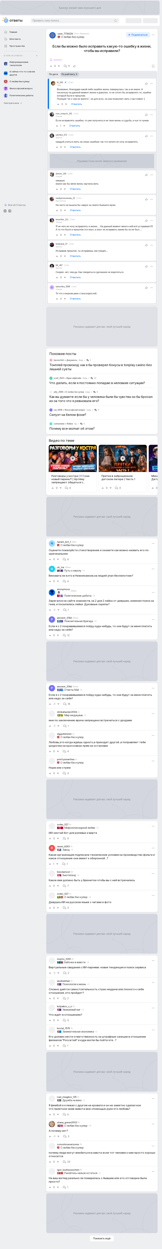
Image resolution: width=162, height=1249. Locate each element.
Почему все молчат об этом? (72, 428)
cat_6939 (58, 410)
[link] (73, 468)
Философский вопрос (75, 410)
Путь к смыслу (72, 570)
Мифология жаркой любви (79, 827)
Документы (72, 360)
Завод (66, 849)
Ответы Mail (71, 689)
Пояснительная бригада (78, 621)
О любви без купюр (72, 37)
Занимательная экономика (78, 1031)
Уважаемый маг (71, 1009)
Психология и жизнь (74, 984)
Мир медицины (73, 715)
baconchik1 (59, 360)
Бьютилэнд (69, 875)
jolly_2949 (58, 392)
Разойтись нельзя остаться (80, 1173)
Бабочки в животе (75, 962)
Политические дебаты (77, 595)
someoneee (59, 424)
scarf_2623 (59, 378)
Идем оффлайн (73, 378)
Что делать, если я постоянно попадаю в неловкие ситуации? (97, 383)
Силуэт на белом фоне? (67, 415)
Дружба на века (71, 1100)
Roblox (70, 424)
